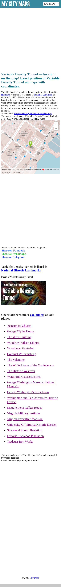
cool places (37, 315)
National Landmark (43, 94)
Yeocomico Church (19, 325)
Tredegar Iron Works (20, 441)
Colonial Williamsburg (21, 354)
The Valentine (16, 359)
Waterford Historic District (24, 376)
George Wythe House (20, 331)
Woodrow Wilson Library (23, 342)
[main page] (15, 7)
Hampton (5, 94)
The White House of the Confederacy (30, 365)
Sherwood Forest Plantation (24, 430)
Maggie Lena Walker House (24, 407)
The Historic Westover (21, 371)
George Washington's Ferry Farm (28, 392)
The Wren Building (19, 337)
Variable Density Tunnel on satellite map (33, 113)
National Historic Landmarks (21, 270)
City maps (34, 578)
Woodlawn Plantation (20, 348)
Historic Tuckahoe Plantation (25, 436)
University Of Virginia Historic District (31, 424)
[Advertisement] (30, 39)
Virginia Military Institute (23, 413)
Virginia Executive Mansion (25, 419)
